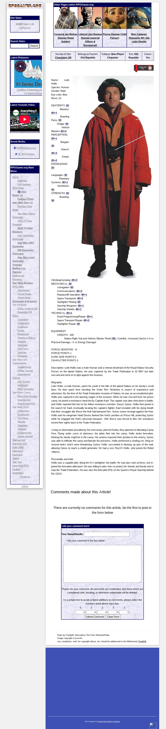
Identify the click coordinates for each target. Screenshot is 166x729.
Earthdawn (18, 472)
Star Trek (17, 462)
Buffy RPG (18, 447)
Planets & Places (27, 337)
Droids (21, 330)
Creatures (23, 326)
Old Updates (24, 184)
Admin (24, 486)
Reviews (17, 279)
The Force (23, 348)
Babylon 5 (17, 450)
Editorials (22, 180)
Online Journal (25, 370)
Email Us (25, 476)
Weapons (23, 356)
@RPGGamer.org (26, 148)
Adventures (24, 290)
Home (15, 177)
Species (22, 341)
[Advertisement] (102, 680)
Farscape (17, 454)
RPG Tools (18, 187)
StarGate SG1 (19, 443)
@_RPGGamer (26, 154)
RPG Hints (18, 286)
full (21, 195)
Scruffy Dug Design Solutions (109, 721)
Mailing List (18, 275)
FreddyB (142, 641)
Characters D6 (63, 57)
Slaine (15, 458)
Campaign (23, 319)
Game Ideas (24, 297)
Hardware (23, 385)
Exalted (16, 469)
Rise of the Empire (27, 396)
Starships (23, 345)
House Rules (24, 293)
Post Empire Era (26, 403)
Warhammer (18, 440)
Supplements (24, 367)
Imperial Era (24, 399)
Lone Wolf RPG (20, 465)
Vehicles (22, 352)
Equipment (23, 334)
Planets (21, 421)
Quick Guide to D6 (27, 308)
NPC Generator (26, 388)
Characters (23, 323)
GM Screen (24, 381)
